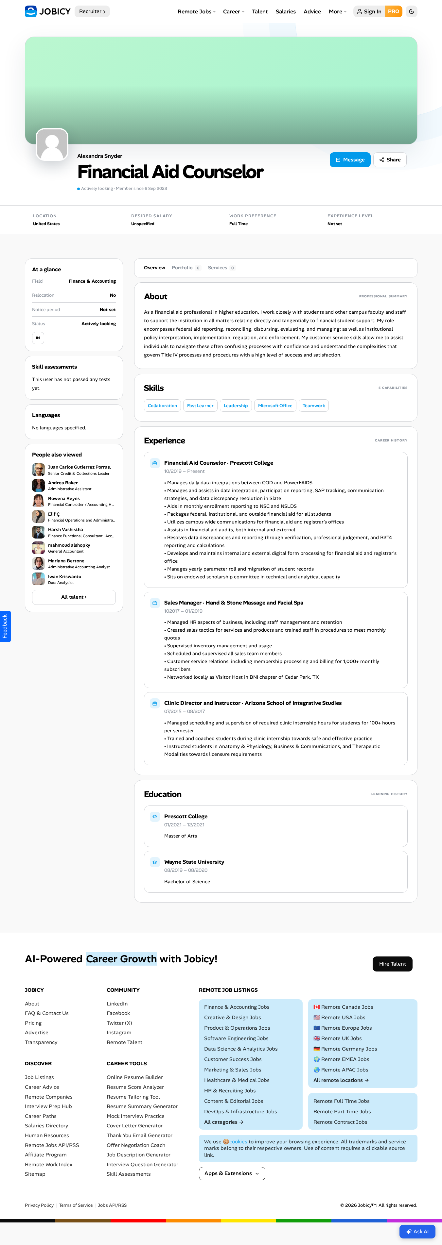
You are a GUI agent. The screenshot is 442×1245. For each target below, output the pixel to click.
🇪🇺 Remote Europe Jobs (342, 1028)
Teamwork (314, 405)
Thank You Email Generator (139, 1135)
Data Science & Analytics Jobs (241, 1048)
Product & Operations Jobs (237, 1028)
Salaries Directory (46, 1125)
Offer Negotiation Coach (136, 1145)
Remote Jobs (194, 11)
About (32, 1003)
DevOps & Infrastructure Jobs (240, 1111)
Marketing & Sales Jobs (232, 1069)
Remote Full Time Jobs (341, 1101)
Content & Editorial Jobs (233, 1101)
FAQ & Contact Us (47, 1013)
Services (221, 267)
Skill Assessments (129, 1174)
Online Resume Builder (135, 1077)
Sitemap (35, 1174)
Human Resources (47, 1135)
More (335, 11)
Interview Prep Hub (48, 1106)
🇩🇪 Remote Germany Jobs (345, 1048)
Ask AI (421, 1231)
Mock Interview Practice (136, 1116)
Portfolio (186, 267)
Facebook (118, 1013)
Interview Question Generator (142, 1164)
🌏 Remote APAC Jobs (340, 1069)
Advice (312, 11)
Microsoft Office (275, 405)
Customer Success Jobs (233, 1059)
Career (231, 11)
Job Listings (39, 1077)
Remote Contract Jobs (340, 1122)
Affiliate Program (46, 1155)
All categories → (224, 1122)
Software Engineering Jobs (236, 1038)
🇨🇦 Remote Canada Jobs (343, 1007)
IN (38, 337)
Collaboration (162, 405)
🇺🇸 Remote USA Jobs (339, 1017)
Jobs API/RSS (112, 1205)
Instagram (119, 1032)
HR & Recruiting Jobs (230, 1090)
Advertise (36, 1032)
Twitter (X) (119, 1023)
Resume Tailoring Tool (133, 1096)
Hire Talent (392, 963)
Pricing (33, 1023)
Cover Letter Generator (135, 1125)
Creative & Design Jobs (232, 1017)
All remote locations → (341, 1080)
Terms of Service (76, 1205)
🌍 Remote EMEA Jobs (341, 1059)
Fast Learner (200, 405)
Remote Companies (49, 1096)
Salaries (286, 11)
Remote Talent (124, 1042)
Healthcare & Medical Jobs (237, 1080)
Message (354, 159)
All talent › (73, 596)
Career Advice (42, 1087)
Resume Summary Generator (142, 1106)
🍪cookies (235, 1141)
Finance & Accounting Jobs (237, 1007)
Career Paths (41, 1116)
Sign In (372, 11)
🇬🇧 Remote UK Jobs (337, 1038)
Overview (154, 267)
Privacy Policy (39, 1205)
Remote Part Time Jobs (342, 1111)
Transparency (41, 1042)
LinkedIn (117, 1003)
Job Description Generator (138, 1155)
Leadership (236, 405)
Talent (260, 11)
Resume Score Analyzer (135, 1087)
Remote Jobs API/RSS (52, 1145)
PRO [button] (393, 11)
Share (394, 159)
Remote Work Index (48, 1164)
